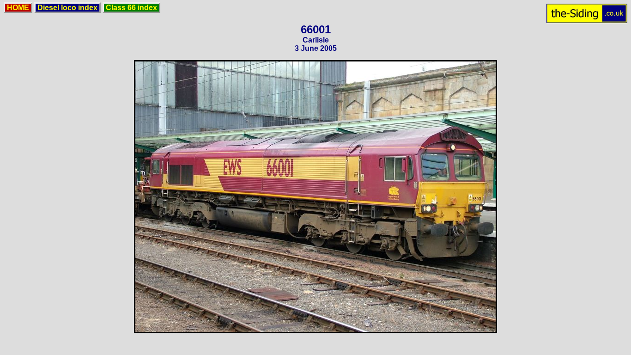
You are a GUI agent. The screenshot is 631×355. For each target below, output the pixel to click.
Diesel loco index (67, 8)
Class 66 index (131, 8)
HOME (18, 8)
